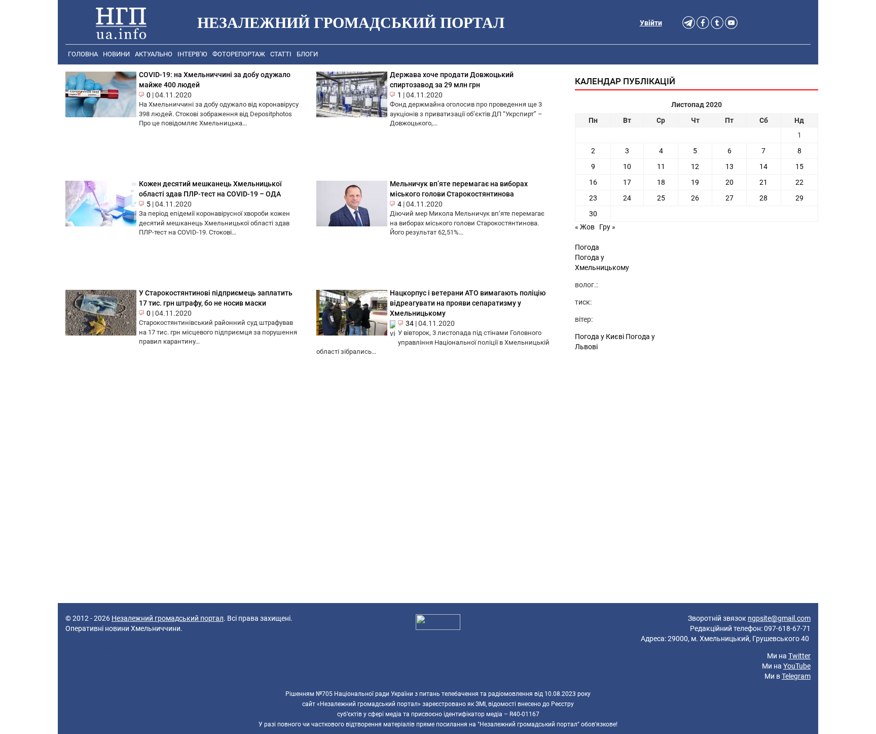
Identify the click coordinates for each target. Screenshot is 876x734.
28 (763, 198)
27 (729, 198)
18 (661, 182)
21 (763, 182)
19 (695, 182)
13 (729, 166)
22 (799, 182)
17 (627, 182)
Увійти (651, 23)
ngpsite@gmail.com (779, 618)
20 (729, 182)
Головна (83, 54)
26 (695, 198)
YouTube (797, 666)
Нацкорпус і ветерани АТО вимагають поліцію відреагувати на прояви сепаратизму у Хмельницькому (467, 303)
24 (627, 198)
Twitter (799, 656)
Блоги (307, 54)
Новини (116, 54)
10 (627, 166)
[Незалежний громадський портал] (121, 23)
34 (410, 323)
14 (763, 166)
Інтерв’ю (192, 54)
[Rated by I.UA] (438, 623)
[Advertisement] (696, 443)
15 (799, 166)
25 (661, 198)
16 (593, 182)
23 (593, 198)
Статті (280, 54)
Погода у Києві (599, 336)
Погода (587, 247)
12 (695, 166)
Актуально (153, 54)
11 (661, 166)
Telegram (796, 676)
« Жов (585, 227)
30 (593, 214)
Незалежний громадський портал (168, 618)
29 (799, 198)
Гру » (607, 227)
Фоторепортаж (238, 54)
